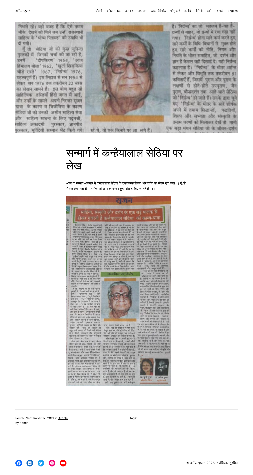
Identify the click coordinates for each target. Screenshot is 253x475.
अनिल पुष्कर (22, 11)
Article (63, 418)
